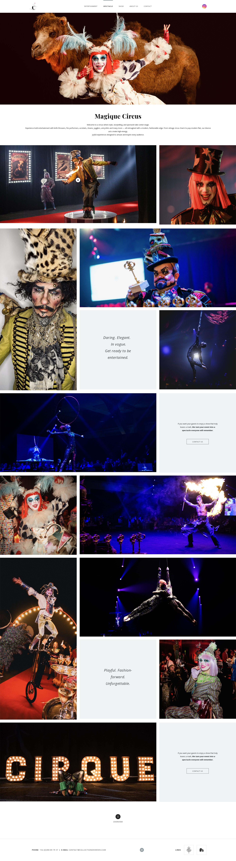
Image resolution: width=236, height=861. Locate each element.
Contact (148, 6)
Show (121, 6)
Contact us (197, 442)
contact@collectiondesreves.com (87, 850)
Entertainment (90, 6)
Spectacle (108, 6)
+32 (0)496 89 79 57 (49, 850)
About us (134, 6)
